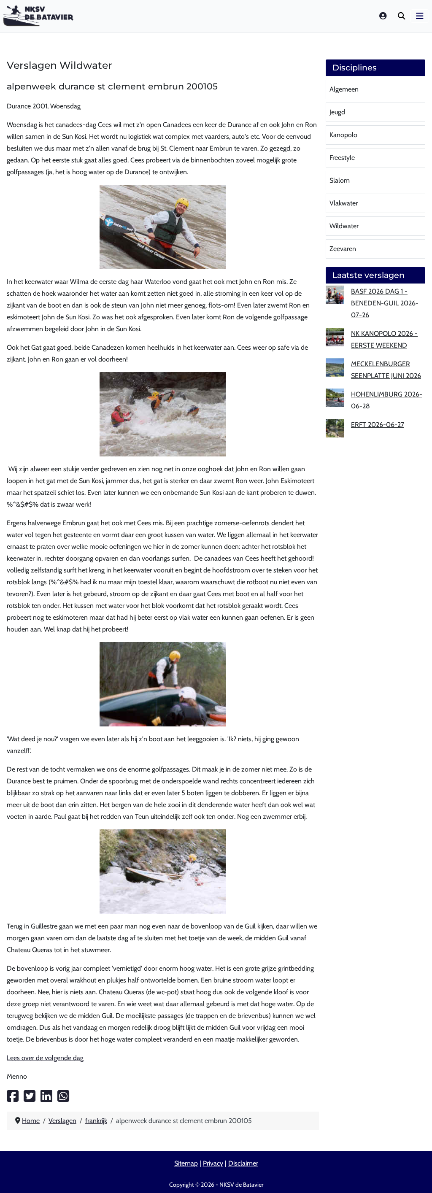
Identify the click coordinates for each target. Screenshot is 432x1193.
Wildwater (344, 226)
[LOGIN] (383, 16)
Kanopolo (343, 135)
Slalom (339, 180)
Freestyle (342, 158)
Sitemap (186, 1163)
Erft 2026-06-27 (377, 425)
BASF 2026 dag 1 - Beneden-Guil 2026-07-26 (384, 303)
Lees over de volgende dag (45, 1058)
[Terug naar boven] (417, 1176)
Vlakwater (343, 203)
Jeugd (337, 112)
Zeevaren (342, 249)
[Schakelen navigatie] (419, 16)
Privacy (213, 1163)
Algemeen (344, 89)
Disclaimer (243, 1163)
